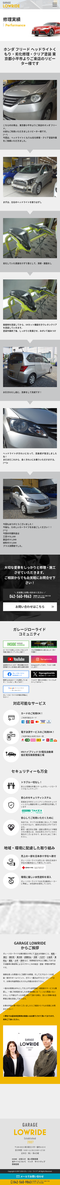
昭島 (53, 953)
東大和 (19, 957)
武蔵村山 (27, 957)
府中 (22, 960)
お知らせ (22, 1159)
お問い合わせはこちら (30, 607)
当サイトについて (19, 1161)
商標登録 (15, 1164)
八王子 (42, 957)
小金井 (49, 957)
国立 (5, 957)
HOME (14, 1159)
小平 (16, 960)
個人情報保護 (33, 1159)
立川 (36, 953)
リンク (30, 1161)
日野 (35, 957)
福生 (10, 960)
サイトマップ (40, 1161)
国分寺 (11, 957)
